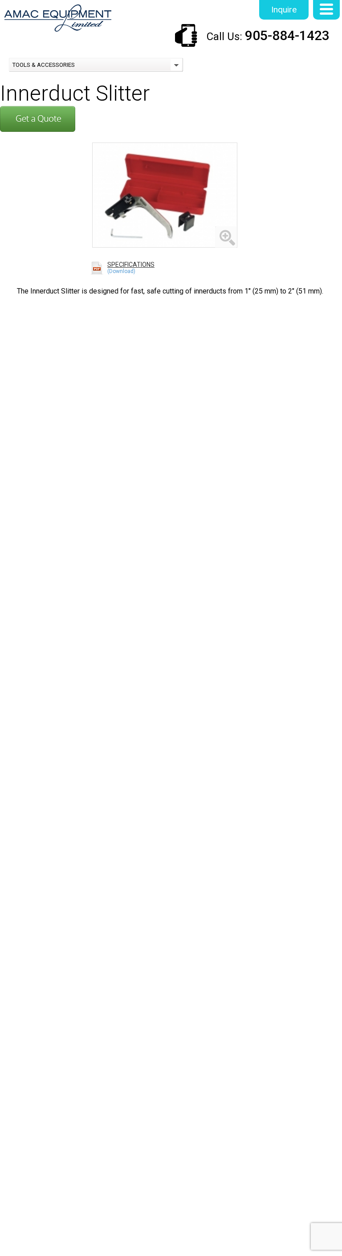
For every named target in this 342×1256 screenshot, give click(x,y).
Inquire (284, 9)
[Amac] (57, 19)
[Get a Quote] (37, 129)
